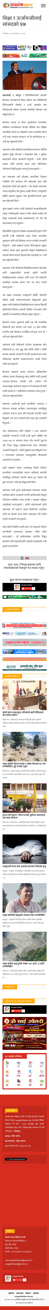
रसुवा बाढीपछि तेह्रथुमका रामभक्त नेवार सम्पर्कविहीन (24, 915)
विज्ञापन (28, 1293)
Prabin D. (29, 1302)
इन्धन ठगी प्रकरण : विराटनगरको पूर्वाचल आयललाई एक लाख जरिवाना (24, 816)
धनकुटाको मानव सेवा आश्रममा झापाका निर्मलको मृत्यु (24, 866)
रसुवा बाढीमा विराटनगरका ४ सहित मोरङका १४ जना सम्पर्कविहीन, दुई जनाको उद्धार (24, 765)
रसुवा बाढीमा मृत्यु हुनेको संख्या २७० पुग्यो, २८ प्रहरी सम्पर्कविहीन (23, 965)
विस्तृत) (17, 1131)
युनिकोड (36, 1293)
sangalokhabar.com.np (23, 1296)
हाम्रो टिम (11, 1293)
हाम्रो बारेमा (19, 1293)
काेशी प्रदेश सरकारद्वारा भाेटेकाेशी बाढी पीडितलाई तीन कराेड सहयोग (23, 714)
